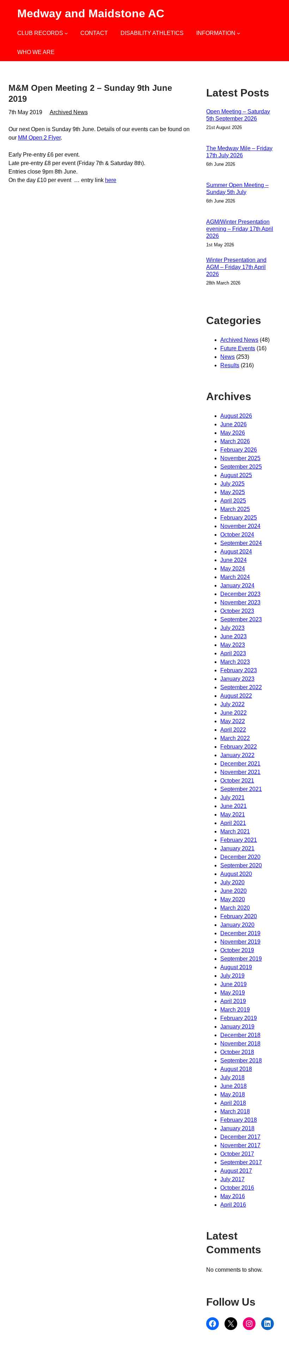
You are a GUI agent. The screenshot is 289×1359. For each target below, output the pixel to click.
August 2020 (236, 874)
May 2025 (232, 492)
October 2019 (237, 950)
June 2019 (233, 984)
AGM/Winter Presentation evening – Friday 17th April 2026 (239, 229)
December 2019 (240, 933)
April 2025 (233, 501)
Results (229, 365)
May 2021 (232, 815)
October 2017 (237, 1154)
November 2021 (240, 772)
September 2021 (241, 789)
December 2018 (240, 1035)
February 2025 (238, 518)
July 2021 (232, 798)
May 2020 (232, 899)
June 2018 (233, 1086)
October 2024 (237, 535)
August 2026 (236, 416)
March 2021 (235, 831)
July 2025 (232, 484)
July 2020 (232, 882)
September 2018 (241, 1061)
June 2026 (233, 424)
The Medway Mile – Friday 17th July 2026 (239, 151)
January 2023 (237, 679)
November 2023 (240, 602)
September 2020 (241, 865)
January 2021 (237, 848)
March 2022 (235, 738)
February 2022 (238, 747)
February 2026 (238, 450)
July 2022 (232, 704)
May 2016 (232, 1196)
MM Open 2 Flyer (39, 138)
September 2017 (241, 1162)
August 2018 (236, 1069)
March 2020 (235, 908)
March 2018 (235, 1111)
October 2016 (237, 1188)
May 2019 (232, 993)
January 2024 (237, 585)
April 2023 (233, 653)
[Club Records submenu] (66, 33)
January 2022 (237, 755)
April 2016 (233, 1205)
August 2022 (236, 696)
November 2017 (240, 1145)
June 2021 (233, 806)
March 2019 (235, 1010)
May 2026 (232, 433)
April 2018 (233, 1103)
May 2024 (232, 569)
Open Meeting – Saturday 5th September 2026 (238, 115)
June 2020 (233, 891)
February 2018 (238, 1120)
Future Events (237, 348)
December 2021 (240, 764)
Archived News (69, 112)
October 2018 (237, 1052)
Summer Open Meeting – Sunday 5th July (237, 188)
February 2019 (238, 1018)
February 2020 (238, 916)
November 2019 (240, 942)
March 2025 (235, 509)
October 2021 (237, 781)
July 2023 (232, 628)
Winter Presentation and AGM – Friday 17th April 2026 (236, 267)
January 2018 (237, 1128)
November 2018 (240, 1044)
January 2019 (237, 1027)
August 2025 (236, 475)
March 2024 (235, 577)
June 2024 (233, 560)
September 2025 (241, 467)
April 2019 (233, 1001)
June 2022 (233, 713)
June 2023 (233, 636)
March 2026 (235, 441)
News (227, 357)
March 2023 (235, 662)
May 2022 (232, 721)
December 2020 (240, 857)
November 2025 (240, 458)
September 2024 (241, 543)
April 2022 (233, 730)
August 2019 (236, 967)
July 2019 (232, 976)
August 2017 (236, 1171)
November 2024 (240, 526)
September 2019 (241, 959)
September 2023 (241, 619)
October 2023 (237, 611)
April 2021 (233, 823)
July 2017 (232, 1179)
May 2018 (232, 1094)
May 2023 (232, 645)
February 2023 (238, 670)
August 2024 (236, 552)
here (110, 180)
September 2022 (241, 687)
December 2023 (240, 594)
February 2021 (238, 840)
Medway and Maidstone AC (90, 13)
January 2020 (237, 925)
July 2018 (232, 1077)
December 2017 (240, 1137)
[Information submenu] (238, 33)
